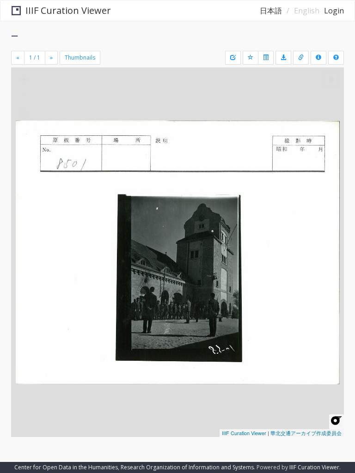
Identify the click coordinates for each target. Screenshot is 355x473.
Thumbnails (80, 57)
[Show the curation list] (266, 58)
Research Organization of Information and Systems (187, 467)
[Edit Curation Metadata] (233, 58)
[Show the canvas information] (301, 58)
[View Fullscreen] (24, 114)
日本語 (271, 11)
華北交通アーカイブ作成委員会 (306, 433)
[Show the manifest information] (318, 58)
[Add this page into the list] (250, 58)
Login (334, 11)
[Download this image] (283, 58)
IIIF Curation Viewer (68, 10)
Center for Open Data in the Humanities (66, 467)
